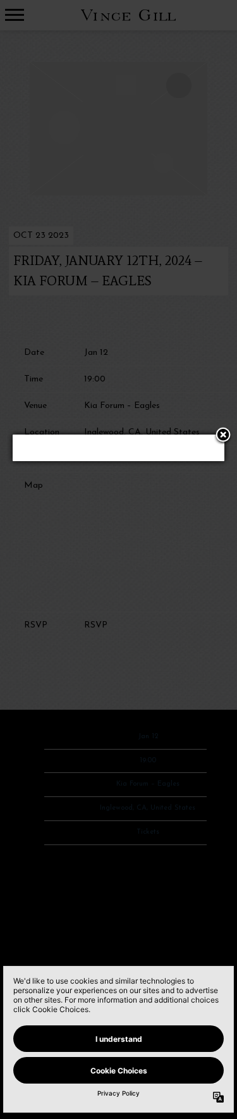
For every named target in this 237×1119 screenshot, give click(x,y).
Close (223, 435)
